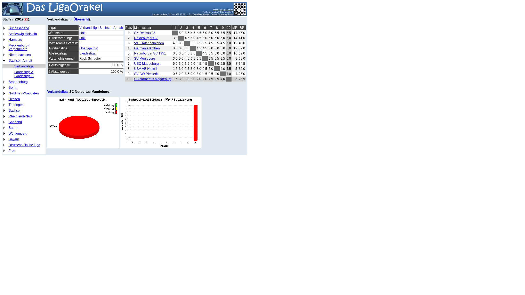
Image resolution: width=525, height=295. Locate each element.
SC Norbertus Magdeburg (152, 79)
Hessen (14, 99)
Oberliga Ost (88, 48)
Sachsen (15, 110)
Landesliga (87, 53)
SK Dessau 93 (144, 33)
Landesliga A (23, 72)
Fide (12, 150)
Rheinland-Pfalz (20, 116)
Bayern (14, 139)
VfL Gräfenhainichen (149, 43)
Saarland (15, 122)
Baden (13, 127)
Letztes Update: (160, 14)
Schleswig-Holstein (23, 34)
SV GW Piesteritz (146, 74)
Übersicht (81, 19)
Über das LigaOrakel (223, 10)
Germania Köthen (147, 48)
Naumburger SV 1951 (150, 53)
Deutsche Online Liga (24, 145)
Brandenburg (18, 82)
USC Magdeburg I (147, 63)
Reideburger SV (146, 38)
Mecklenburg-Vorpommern (19, 47)
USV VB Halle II (146, 68)
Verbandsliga (24, 66)
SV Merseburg (144, 58)
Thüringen (16, 105)
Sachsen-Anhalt (20, 60)
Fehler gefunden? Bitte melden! (218, 12)
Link (82, 33)
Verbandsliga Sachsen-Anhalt (101, 28)
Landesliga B (24, 76)
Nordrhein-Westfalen (24, 93)
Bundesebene (19, 28)
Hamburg (15, 39)
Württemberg (18, 133)
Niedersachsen (20, 55)
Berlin (13, 87)
